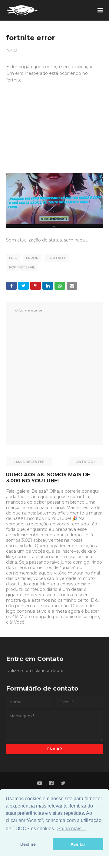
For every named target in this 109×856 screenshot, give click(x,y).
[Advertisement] (54, 131)
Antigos (84, 462)
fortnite (57, 258)
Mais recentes (30, 462)
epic (13, 258)
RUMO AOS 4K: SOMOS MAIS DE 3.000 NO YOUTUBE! (48, 477)
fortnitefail (22, 267)
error (32, 258)
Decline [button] (28, 844)
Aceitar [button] (78, 844)
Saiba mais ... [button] (71, 828)
